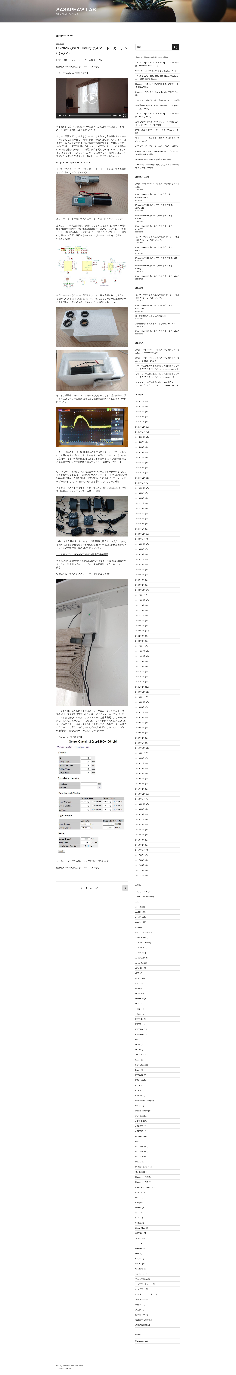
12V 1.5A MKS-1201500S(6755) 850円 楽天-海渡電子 (82, 554)
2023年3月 (140, 580)
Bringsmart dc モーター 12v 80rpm (73, 162)
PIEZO (138, 1162)
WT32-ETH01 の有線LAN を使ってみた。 (153, 71)
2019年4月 (140, 779)
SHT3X (138, 1223)
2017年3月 (140, 870)
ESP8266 (139, 1029)
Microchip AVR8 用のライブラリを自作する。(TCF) (157, 331)
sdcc (137, 1213)
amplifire (139, 917)
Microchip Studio (142, 1100)
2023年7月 (140, 559)
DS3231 (138, 1004)
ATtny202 (139, 968)
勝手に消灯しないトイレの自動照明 (150, 316)
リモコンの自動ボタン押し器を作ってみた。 (154, 100)
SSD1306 (139, 1233)
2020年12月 (140, 692)
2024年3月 (140, 519)
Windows (139, 1269)
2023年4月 (140, 575)
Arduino (138, 922)
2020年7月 (140, 712)
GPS (137, 1039)
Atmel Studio (140, 937)
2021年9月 (140, 661)
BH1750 (138, 988)
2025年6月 (140, 447)
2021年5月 (140, 682)
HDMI (137, 1044)
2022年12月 (140, 590)
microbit (138, 1095)
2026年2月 (140, 417)
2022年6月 (140, 621)
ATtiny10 (139, 953)
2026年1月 (140, 422)
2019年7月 (140, 763)
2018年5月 (140, 830)
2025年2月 (140, 468)
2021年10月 (140, 656)
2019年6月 (140, 768)
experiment (140, 1034)
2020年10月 (140, 702)
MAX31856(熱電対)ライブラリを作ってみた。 (155, 130)
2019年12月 (140, 748)
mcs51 (138, 1090)
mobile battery (141, 1111)
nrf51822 (139, 1126)
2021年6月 (140, 677)
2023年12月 (140, 534)
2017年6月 (140, 860)
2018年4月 (140, 835)
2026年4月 (140, 406)
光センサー (140, 1299)
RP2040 (138, 1192)
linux (137, 1070)
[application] (92, 98)
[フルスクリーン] (124, 115)
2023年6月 (140, 564)
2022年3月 (140, 636)
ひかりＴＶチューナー (144, 1294)
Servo (137, 1218)
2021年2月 (140, 687)
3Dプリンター (141, 891)
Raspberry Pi (141, 1177)
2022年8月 (140, 610)
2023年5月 (140, 570)
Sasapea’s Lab (141, 1341)
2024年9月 (140, 493)
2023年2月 (140, 585)
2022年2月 (140, 641)
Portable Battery (142, 1167)
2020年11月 (140, 697)
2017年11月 (140, 850)
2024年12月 (140, 478)
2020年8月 (140, 707)
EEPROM (139, 1019)
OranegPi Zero (141, 1136)
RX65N (138, 1207)
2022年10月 (140, 600)
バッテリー (140, 1289)
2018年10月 (140, 804)
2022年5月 (140, 626)
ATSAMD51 (140, 947)
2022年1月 (140, 646)
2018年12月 (140, 794)
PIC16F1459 (140, 1156)
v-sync (138, 1258)
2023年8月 (140, 554)
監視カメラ (140, 1315)
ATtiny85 (139, 963)
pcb (136, 1141)
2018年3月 (140, 840)
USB (137, 1253)
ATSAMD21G (141, 942)
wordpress (139, 1274)
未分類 (138, 1304)
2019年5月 (140, 773)
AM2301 (139, 912)
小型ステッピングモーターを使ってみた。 (153, 146)
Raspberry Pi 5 (141, 1182)
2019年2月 (140, 789)
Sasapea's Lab (76, 9)
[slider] (90, 115)
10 (96, 888)
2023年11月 (140, 539)
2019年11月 (140, 753)
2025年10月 (140, 437)
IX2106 (138, 1049)
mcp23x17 (139, 1085)
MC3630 (139, 1080)
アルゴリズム (141, 1279)
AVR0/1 (138, 978)
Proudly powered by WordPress (69, 1366)
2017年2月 (140, 875)
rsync (137, 1197)
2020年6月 (140, 717)
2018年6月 (140, 824)
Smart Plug (140, 1228)
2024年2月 (140, 524)
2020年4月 (140, 728)
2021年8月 (140, 666)
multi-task (139, 1116)
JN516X (138, 1055)
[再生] (59, 115)
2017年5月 (140, 865)
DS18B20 (139, 998)
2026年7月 (140, 401)
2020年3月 (140, 733)
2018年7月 (140, 819)
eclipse (138, 1014)
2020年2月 (140, 738)
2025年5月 (140, 452)
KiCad (138, 1060)
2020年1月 (140, 743)
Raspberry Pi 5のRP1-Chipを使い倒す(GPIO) (154, 92)
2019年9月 (140, 758)
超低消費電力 (141, 1325)
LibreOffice (140, 1065)
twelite (138, 1248)
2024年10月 (140, 488)
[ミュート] (120, 115)
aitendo (138, 907)
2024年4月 (140, 514)
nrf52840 (139, 1131)
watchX (138, 1264)
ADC (137, 902)
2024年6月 (140, 508)
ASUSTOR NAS (142, 932)
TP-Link (138, 1243)
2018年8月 (140, 814)
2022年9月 (140, 605)
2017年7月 (140, 855)
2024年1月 (140, 529)
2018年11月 (140, 799)
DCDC (138, 993)
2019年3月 (140, 784)
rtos (137, 1202)
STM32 (138, 1238)
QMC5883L (140, 1172)
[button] (92, 98)
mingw (138, 1105)
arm (137, 927)
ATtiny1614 (140, 958)
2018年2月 (140, 845)
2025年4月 (140, 457)
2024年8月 (140, 498)
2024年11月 (140, 483)
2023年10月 (140, 544)
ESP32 (138, 1024)
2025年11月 (140, 432)
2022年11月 (140, 595)
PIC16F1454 (140, 1146)
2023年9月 (140, 549)
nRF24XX (139, 1121)
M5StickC (139, 1075)
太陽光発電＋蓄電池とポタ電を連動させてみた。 (156, 323)
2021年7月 (140, 672)
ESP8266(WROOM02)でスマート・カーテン (78, 67)
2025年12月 (140, 427)
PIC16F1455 (140, 1151)
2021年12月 (140, 651)
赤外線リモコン (142, 1320)
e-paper (138, 1009)
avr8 (137, 983)
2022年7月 (140, 615)
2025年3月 (140, 463)
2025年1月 (140, 473)
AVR (137, 973)
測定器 (138, 1309)
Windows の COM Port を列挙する (150, 159)
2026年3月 (140, 412)
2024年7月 (140, 503)
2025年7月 (140, 442)
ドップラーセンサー (144, 1284)
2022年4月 (140, 631)
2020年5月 (140, 723)
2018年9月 (140, 809)
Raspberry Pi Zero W (144, 1187)
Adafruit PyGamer (143, 896)
